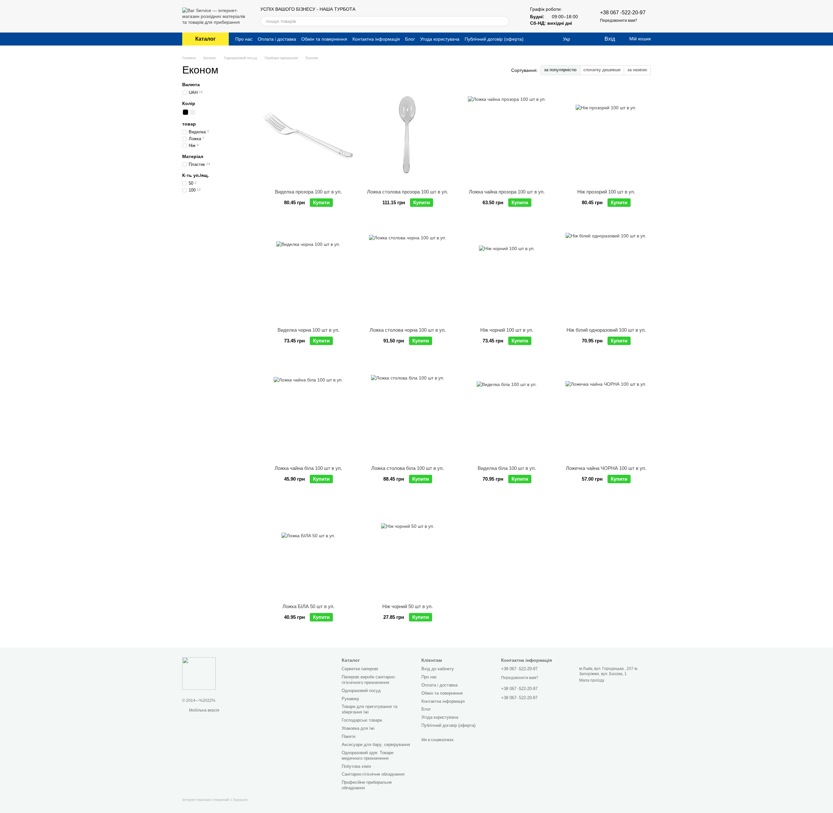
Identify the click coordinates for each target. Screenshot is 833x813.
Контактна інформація (376, 39)
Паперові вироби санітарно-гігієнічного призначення (369, 679)
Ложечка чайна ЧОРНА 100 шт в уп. (606, 468)
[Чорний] (185, 112)
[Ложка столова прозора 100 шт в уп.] (407, 135)
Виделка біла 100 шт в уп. (507, 468)
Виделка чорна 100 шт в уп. (308, 330)
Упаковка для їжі (358, 728)
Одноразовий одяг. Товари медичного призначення (367, 755)
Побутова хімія (356, 766)
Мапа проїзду (591, 680)
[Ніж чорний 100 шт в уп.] (507, 273)
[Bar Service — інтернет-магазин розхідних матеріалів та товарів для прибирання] (199, 673)
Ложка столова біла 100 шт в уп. (407, 468)
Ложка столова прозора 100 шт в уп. (407, 191)
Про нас (244, 39)
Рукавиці (350, 698)
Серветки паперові (360, 668)
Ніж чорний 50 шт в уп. (407, 606)
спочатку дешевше (602, 69)
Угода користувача (439, 39)
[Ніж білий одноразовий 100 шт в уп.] (606, 273)
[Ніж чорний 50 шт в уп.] (407, 550)
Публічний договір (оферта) (494, 39)
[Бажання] (585, 39)
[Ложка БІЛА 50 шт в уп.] (308, 550)
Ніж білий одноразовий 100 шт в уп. (606, 330)
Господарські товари (362, 720)
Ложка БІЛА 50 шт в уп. (308, 606)
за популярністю (560, 69)
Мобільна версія (203, 710)
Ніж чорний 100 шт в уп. (506, 330)
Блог (410, 39)
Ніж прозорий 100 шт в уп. (606, 191)
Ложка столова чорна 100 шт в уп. (408, 330)
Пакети (348, 736)
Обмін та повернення (324, 39)
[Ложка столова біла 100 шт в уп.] (407, 411)
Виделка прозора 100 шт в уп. (308, 191)
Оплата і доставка (277, 39)
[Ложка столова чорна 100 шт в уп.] (407, 273)
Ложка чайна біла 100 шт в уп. (308, 468)
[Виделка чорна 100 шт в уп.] (308, 273)
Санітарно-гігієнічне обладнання (373, 774)
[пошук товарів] (504, 21)
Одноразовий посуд (361, 690)
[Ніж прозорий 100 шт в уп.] (606, 135)
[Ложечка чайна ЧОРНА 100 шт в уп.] (606, 411)
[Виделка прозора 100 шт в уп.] (308, 135)
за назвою (637, 69)
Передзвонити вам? (618, 20)
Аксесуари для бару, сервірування (376, 744)
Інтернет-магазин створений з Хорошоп (215, 800)
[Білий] (192, 112)
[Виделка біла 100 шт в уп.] (507, 411)
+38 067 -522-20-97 (623, 12)
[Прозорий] (200, 112)
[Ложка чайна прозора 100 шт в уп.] (507, 135)
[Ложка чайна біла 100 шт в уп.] (308, 411)
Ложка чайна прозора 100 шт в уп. (507, 191)
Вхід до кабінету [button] (437, 668)
